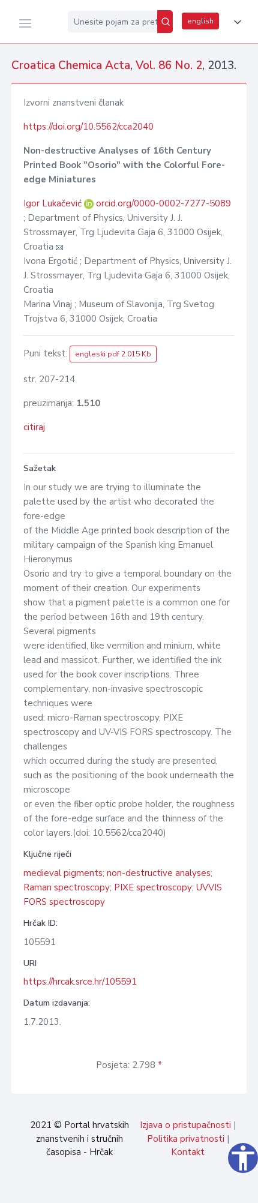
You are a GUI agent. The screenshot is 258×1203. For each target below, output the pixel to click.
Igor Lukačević (53, 203)
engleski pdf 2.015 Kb (113, 354)
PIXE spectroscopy (153, 887)
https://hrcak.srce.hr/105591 (80, 982)
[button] (235, 22)
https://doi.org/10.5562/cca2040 (88, 127)
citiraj (34, 427)
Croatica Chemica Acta (70, 65)
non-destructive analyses (159, 873)
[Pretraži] (165, 21)
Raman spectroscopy (66, 887)
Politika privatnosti (185, 1139)
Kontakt (188, 1152)
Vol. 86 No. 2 (169, 65)
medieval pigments (63, 873)
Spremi (168, 1187)
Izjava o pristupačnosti (185, 1125)
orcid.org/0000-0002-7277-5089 (163, 203)
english (200, 21)
